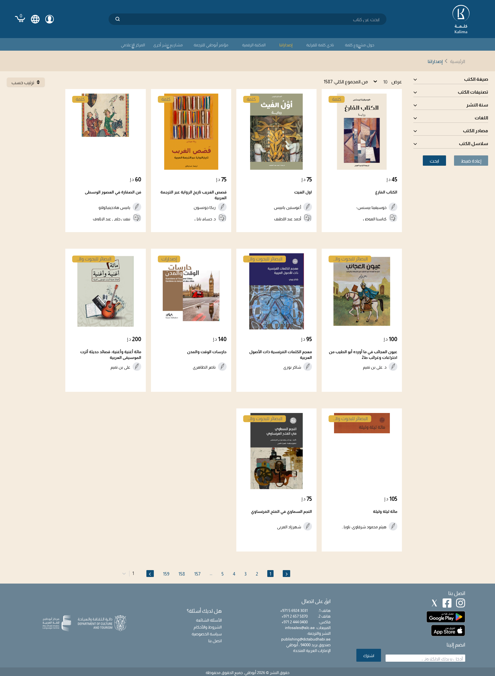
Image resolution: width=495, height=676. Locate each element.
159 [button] (166, 574)
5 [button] (222, 574)
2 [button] (257, 574)
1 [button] (270, 574)
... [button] (211, 573)
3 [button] (245, 574)
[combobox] (133, 573)
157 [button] (197, 574)
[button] (286, 573)
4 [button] (234, 574)
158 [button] (181, 574)
